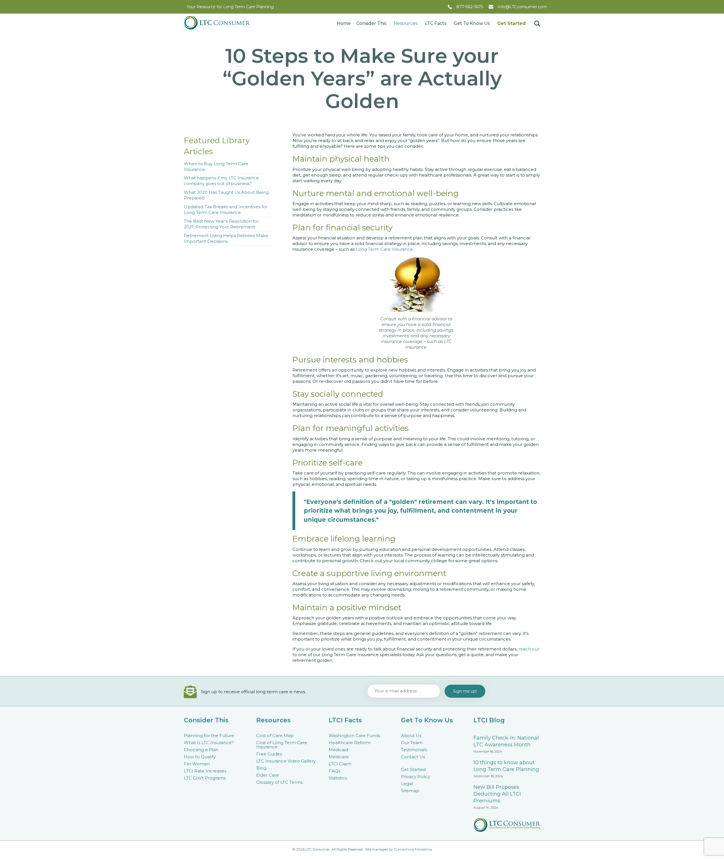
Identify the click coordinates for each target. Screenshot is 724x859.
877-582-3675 (469, 6)
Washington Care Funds (354, 735)
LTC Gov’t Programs (205, 778)
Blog (261, 768)
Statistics (338, 778)
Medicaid (338, 749)
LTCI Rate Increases (205, 771)
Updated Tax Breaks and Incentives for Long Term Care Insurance (226, 209)
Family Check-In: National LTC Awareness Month (506, 741)
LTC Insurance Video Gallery (286, 761)
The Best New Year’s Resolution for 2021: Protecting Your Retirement (221, 223)
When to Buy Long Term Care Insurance (216, 166)
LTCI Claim (340, 763)
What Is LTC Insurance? (209, 742)
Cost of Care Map (275, 735)
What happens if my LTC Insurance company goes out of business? (221, 180)
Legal (407, 783)
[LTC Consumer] (217, 22)
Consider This (371, 23)
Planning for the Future (209, 735)
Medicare (339, 756)
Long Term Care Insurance (384, 249)
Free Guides (269, 754)
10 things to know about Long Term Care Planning (506, 765)
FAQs (334, 771)
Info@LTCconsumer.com (522, 6)
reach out (528, 649)
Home (344, 23)
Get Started (511, 23)
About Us (411, 735)
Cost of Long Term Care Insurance (281, 745)
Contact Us (413, 756)
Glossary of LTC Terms (279, 782)
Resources (405, 23)
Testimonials (414, 749)
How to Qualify (200, 756)
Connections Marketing (413, 849)
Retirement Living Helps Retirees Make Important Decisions (226, 238)
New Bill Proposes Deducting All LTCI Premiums (497, 794)
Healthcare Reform (349, 742)
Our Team (412, 742)
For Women (197, 763)
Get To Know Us (472, 23)
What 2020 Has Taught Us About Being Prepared (226, 195)
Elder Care (267, 775)
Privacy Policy (415, 776)
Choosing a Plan (201, 749)
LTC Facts (435, 23)
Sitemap (410, 790)
